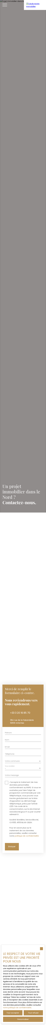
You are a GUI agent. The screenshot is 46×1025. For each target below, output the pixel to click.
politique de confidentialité (27, 836)
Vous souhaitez (9, 766)
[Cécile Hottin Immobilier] (35, 5)
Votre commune (12, 761)
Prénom (8, 733)
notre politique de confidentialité (17, 1007)
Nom (7, 740)
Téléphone (9, 754)
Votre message (12, 775)
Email (7, 747)
